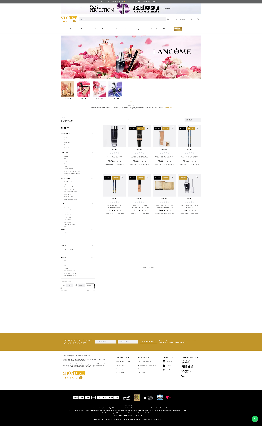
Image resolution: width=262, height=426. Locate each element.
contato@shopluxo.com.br (136, 417)
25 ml (66, 261)
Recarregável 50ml (70, 271)
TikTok (168, 370)
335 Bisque (67, 219)
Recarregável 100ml (70, 273)
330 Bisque (67, 222)
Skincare (66, 137)
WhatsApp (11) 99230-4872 (147, 365)
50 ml (66, 266)
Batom (66, 184)
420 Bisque (67, 217)
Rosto (66, 164)
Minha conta (142, 369)
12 (65, 240)
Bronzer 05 (67, 207)
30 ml (66, 263)
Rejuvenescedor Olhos (71, 192)
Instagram (169, 361)
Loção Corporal (69, 168)
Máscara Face (68, 196)
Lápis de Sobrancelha (70, 199)
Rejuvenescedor (69, 187)
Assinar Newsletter (148, 341)
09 (65, 233)
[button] (78, 134)
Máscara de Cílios (69, 189)
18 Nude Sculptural (70, 224)
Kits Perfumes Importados (72, 171)
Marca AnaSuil (120, 365)
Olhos (66, 159)
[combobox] (125, 19)
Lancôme (67, 121)
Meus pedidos (142, 372)
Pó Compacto (68, 194)
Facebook (169, 366)
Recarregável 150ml (70, 275)
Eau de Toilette (68, 249)
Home (63, 118)
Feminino (67, 161)
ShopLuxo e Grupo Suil (123, 361)
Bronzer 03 (67, 210)
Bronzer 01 (67, 215)
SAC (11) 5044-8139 (144, 361)
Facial (66, 156)
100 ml (66, 268)
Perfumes (67, 142)
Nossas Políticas (121, 372)
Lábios (66, 166)
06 (65, 235)
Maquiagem (67, 140)
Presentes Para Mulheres (72, 173)
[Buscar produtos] (168, 19)
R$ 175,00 (64, 290)
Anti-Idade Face (69, 182)
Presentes (67, 147)
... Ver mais (167, 108)
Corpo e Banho (69, 145)
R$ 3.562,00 (91, 290)
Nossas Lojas (120, 369)
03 (65, 238)
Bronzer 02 (67, 212)
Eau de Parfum (68, 252)
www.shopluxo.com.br (180, 410)
